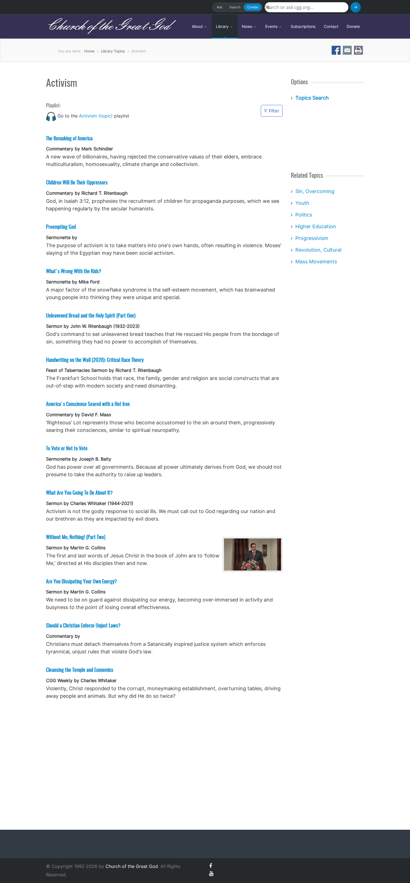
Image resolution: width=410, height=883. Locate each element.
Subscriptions (303, 26)
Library (223, 26)
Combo (252, 7)
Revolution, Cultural (318, 250)
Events (272, 26)
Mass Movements (316, 261)
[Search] (356, 7)
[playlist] (51, 116)
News (247, 26)
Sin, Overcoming (314, 191)
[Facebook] (210, 866)
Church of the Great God (108, 26)
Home (89, 51)
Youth (302, 203)
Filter (274, 111)
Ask (220, 7)
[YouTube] (211, 873)
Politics (303, 215)
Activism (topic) (96, 116)
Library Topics (113, 51)
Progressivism (311, 238)
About (198, 26)
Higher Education (315, 226)
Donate (353, 26)
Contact (331, 26)
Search (234, 7)
